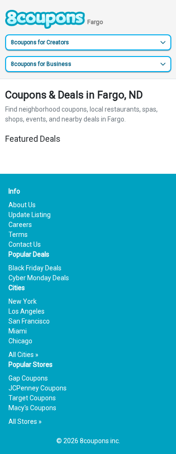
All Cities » (23, 354)
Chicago (20, 341)
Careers (20, 224)
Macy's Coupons (32, 408)
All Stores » (25, 421)
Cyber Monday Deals (38, 278)
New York (22, 301)
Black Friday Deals (34, 268)
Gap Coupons (28, 378)
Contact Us (24, 244)
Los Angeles (26, 311)
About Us (22, 205)
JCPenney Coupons (37, 388)
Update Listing (29, 215)
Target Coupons (32, 398)
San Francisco (29, 321)
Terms (18, 234)
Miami (17, 331)
